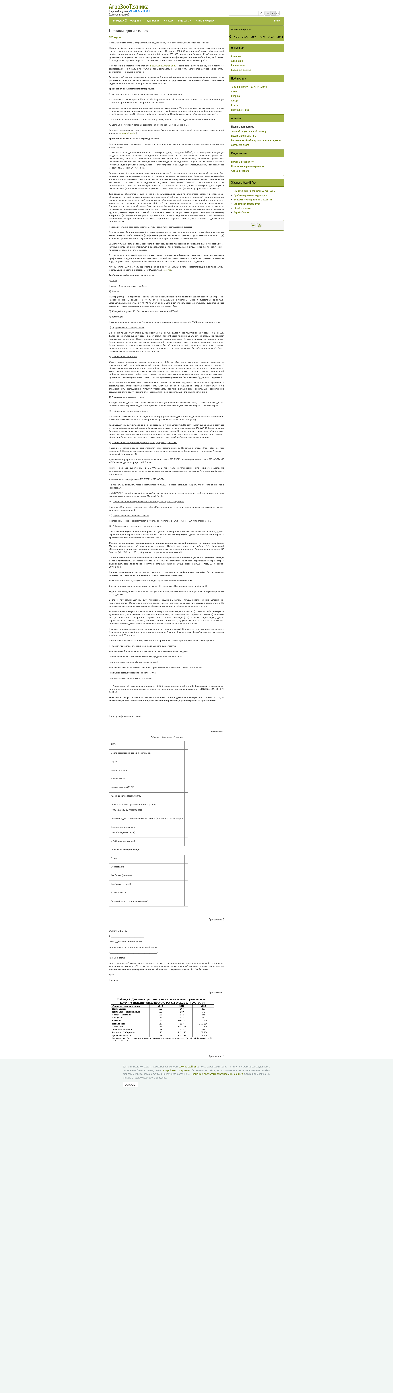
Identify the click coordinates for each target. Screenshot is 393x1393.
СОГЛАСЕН (130, 1084)
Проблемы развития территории (250, 195)
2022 (271, 37)
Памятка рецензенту (242, 161)
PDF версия (115, 37)
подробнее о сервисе (176, 1070)
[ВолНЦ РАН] (253, 225)
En (277, 13)
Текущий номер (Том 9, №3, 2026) (249, 87)
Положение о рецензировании (247, 166)
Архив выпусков (241, 29)
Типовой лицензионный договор (248, 131)
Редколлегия (238, 65)
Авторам (169, 20)
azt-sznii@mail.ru (127, 133)
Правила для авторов (242, 126)
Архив (234, 91)
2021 (279, 37)
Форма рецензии (240, 171)
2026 (236, 37)
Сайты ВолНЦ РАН (205, 20)
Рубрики (235, 96)
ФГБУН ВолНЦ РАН (139, 11)
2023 (262, 37)
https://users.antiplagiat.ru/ (163, 65)
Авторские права (240, 145)
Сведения (236, 56)
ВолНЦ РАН (119, 20)
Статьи (234, 105)
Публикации (153, 20)
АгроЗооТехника (129, 6)
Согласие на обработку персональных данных (256, 140)
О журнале (136, 20)
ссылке (167, 269)
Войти (277, 20)
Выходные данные (241, 70)
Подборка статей (240, 109)
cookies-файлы (187, 1066)
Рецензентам (185, 20)
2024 (253, 37)
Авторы (235, 100)
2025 (245, 37)
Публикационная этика (243, 135)
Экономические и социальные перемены (254, 191)
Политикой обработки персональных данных (217, 1074)
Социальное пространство (247, 203)
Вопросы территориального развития (253, 199)
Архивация (237, 60)
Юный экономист (242, 208)
